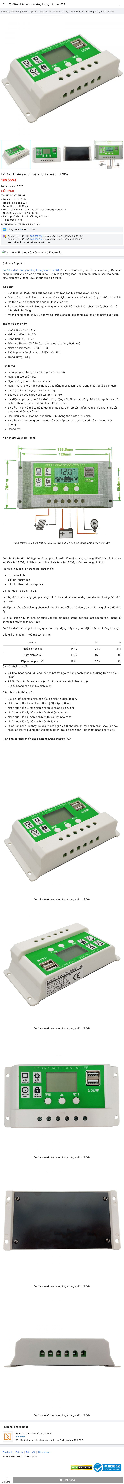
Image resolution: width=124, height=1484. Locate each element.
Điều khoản (44, 1452)
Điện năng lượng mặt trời (24, 11)
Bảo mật (30, 1452)
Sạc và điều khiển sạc (51, 11)
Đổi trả (19, 1452)
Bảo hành (7, 1452)
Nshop (4, 11)
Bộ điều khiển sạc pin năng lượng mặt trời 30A (31, 270)
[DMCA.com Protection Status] (81, 1467)
